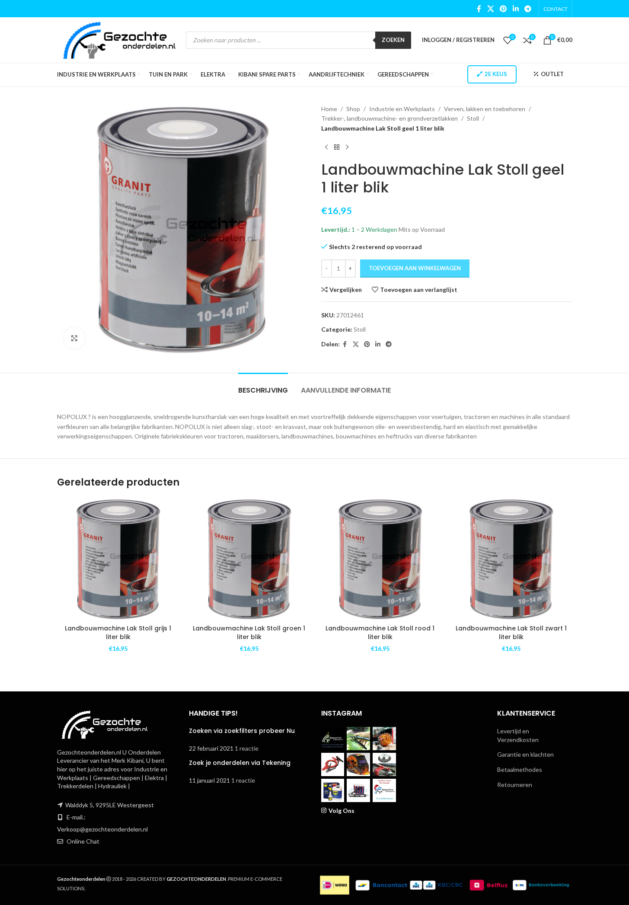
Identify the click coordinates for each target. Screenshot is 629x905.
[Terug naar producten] (337, 147)
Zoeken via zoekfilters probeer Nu (242, 730)
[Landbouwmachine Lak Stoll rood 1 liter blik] (380, 559)
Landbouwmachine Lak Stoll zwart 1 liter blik (511, 632)
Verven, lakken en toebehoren (484, 108)
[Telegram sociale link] (527, 8)
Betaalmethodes (519, 769)
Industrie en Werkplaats (402, 108)
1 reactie (247, 748)
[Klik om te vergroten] (74, 338)
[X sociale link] (490, 8)
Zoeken (393, 39)
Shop (353, 108)
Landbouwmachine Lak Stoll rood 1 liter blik (380, 632)
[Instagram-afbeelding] (333, 738)
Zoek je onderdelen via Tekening (240, 762)
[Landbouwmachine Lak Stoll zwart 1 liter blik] (511, 559)
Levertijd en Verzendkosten (518, 735)
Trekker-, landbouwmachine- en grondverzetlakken (389, 118)
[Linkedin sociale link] (515, 8)
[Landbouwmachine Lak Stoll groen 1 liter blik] (249, 559)
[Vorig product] (326, 147)
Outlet (552, 73)
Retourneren (514, 784)
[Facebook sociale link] (479, 8)
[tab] (263, 386)
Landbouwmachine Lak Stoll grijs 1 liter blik (118, 632)
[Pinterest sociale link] (503, 8)
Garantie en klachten (525, 754)
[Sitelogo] (119, 39)
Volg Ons (341, 810)
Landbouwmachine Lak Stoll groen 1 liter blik (249, 632)
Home (329, 108)
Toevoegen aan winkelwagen (415, 268)
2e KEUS (496, 73)
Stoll (473, 118)
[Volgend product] (347, 147)
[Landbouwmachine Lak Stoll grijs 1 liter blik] (118, 559)
